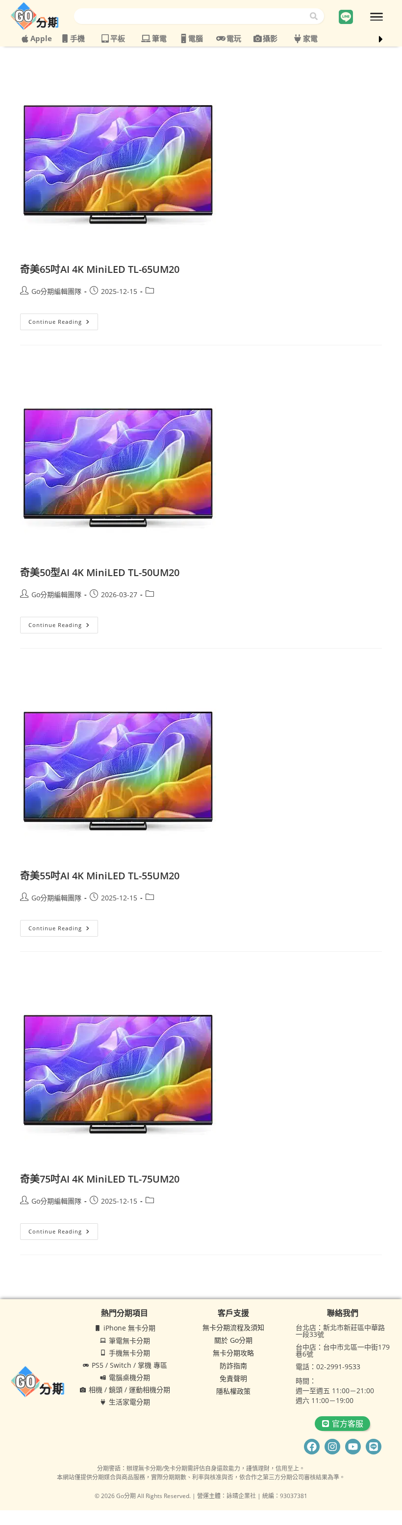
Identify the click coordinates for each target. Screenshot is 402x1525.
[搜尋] (316, 16)
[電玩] (221, 38)
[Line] (373, 1446)
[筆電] (146, 38)
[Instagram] (332, 1446)
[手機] (65, 38)
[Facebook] (312, 1446)
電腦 (195, 38)
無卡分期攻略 (233, 1352)
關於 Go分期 (233, 1340)
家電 (310, 38)
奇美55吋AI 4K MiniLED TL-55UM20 (99, 875)
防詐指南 (233, 1365)
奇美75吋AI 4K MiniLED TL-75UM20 (99, 1179)
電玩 (233, 38)
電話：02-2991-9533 (328, 1366)
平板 (117, 38)
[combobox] (191, 16)
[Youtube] (353, 1446)
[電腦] (183, 38)
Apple (41, 38)
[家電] (297, 38)
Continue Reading (63, 319)
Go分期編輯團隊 (56, 291)
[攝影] (257, 38)
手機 (77, 38)
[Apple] (25, 38)
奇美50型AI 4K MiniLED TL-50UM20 (99, 572)
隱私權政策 (233, 1391)
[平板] (105, 38)
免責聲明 (233, 1378)
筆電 (159, 38)
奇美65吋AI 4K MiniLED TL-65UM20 (99, 269)
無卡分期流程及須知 (233, 1327)
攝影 (270, 38)
